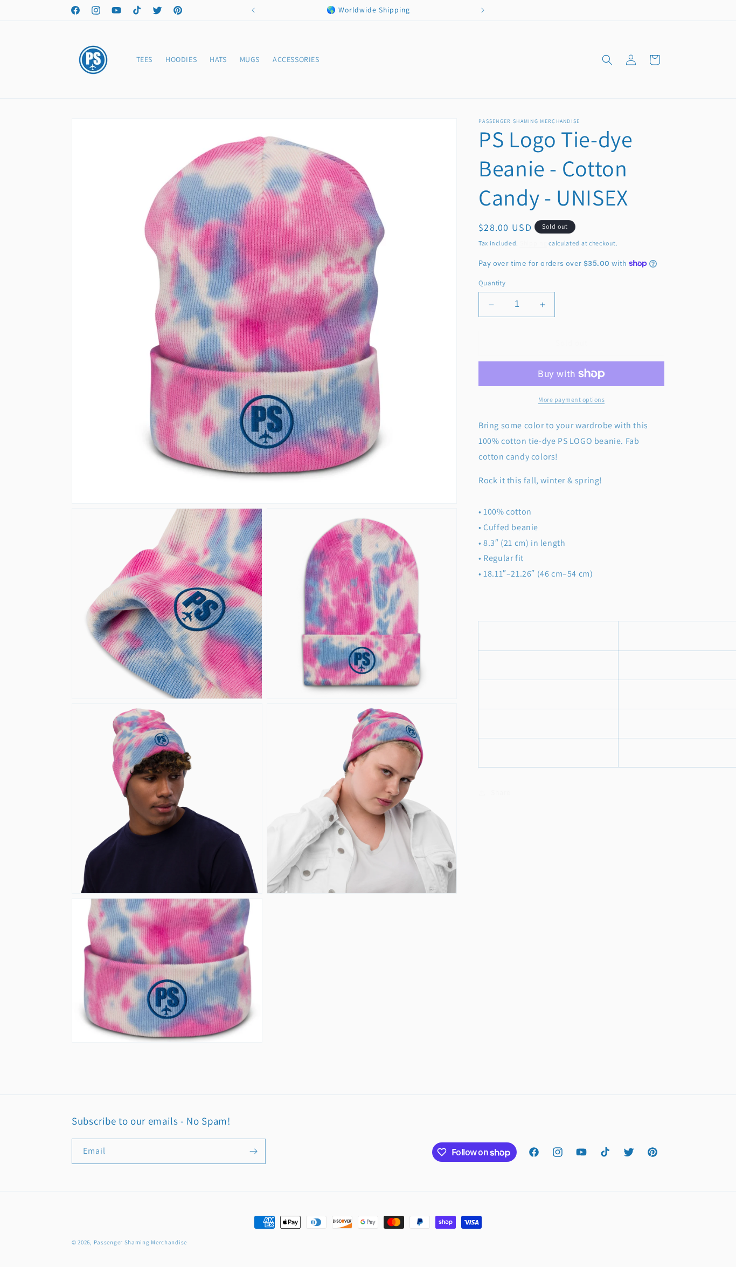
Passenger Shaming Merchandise (140, 1242)
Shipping (533, 243)
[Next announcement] (483, 10)
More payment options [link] (571, 399)
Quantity (491, 283)
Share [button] (501, 792)
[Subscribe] (253, 1151)
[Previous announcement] (253, 10)
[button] (607, 60)
